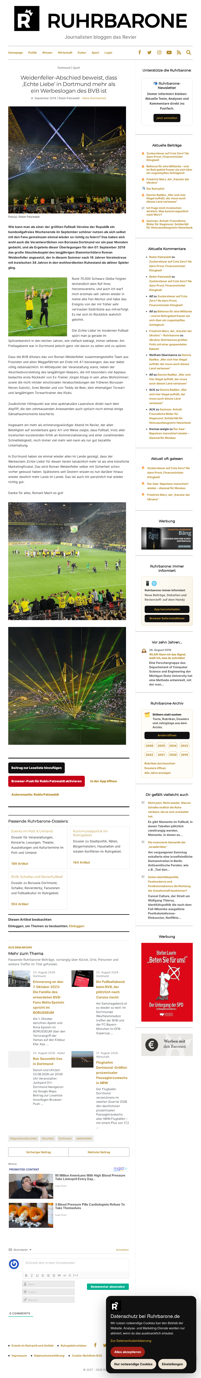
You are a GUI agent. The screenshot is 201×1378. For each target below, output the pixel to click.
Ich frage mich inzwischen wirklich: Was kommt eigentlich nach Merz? (167, 211)
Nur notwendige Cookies (133, 1364)
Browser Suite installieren (167, 618)
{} (70, 1275)
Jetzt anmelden (167, 118)
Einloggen (76, 926)
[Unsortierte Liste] (54, 1275)
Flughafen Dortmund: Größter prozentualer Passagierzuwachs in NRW (112, 1072)
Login (108, 52)
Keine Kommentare (94, 98)
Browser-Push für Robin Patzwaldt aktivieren (46, 781)
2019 (184, 754)
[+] (75, 1275)
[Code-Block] (65, 1275)
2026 (149, 745)
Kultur (82, 52)
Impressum (19, 1355)
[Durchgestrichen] (43, 1275)
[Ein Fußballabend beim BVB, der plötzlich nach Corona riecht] (82, 978)
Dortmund (65, 1138)
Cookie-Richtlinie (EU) (87, 1355)
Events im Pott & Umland (32, 831)
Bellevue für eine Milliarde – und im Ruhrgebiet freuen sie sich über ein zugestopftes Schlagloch (169, 170)
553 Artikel (19, 904)
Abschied (48, 1138)
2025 (161, 745)
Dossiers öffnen (155, 768)
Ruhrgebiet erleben (73, 1345)
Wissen (47, 52)
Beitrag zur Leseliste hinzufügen (36, 768)
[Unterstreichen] (37, 1275)
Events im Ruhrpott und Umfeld (32, 1345)
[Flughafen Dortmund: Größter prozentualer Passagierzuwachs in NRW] (82, 1059)
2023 (184, 745)
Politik (32, 52)
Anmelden (122, 1249)
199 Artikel (19, 864)
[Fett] (26, 1275)
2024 (173, 745)
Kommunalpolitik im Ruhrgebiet (90, 833)
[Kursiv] (32, 1275)
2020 (173, 754)
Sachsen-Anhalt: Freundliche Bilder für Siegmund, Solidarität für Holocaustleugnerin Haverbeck (169, 224)
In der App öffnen (103, 781)
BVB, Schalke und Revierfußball (37, 877)
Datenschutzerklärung (49, 1355)
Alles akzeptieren (127, 1352)
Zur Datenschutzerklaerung (131, 1340)
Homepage (15, 52)
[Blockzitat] (59, 1275)
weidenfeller (84, 1138)
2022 (149, 754)
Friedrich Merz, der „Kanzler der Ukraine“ (167, 181)
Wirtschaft (65, 52)
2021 (161, 754)
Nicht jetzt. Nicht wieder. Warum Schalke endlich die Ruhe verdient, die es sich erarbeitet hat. (169, 809)
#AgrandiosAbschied (23, 1138)
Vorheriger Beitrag (38, 1152)
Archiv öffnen (167, 735)
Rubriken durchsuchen (159, 763)
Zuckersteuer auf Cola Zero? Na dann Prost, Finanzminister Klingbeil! (167, 157)
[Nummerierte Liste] (48, 1275)
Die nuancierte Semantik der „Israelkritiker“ (167, 844)
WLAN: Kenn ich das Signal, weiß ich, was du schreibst (167, 656)
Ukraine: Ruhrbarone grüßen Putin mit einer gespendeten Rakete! (168, 344)
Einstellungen (172, 1364)
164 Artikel (81, 862)
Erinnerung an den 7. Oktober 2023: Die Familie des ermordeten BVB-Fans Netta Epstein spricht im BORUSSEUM (48, 997)
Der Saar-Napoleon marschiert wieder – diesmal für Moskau (169, 433)
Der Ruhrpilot (155, 188)
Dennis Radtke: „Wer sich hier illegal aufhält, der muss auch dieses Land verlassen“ (166, 198)
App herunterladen (167, 609)
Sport (95, 52)
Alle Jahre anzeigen (157, 772)
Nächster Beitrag (99, 1152)
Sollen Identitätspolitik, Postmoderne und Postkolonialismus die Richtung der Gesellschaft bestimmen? (169, 883)
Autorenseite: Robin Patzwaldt (35, 794)
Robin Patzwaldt (160, 257)
